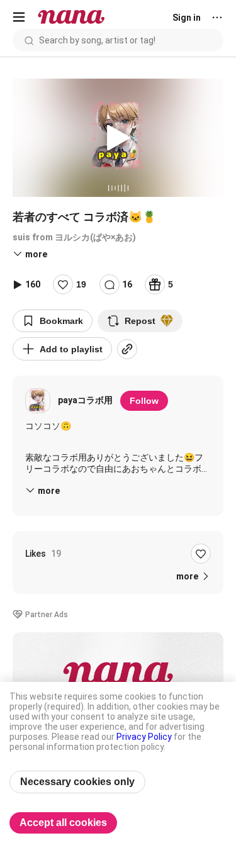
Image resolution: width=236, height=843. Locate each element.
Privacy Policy (144, 737)
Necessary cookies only (77, 781)
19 (81, 284)
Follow (144, 401)
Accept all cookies (63, 822)
